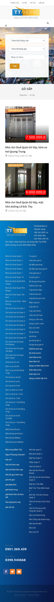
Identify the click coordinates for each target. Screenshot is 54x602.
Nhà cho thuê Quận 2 (14, 260)
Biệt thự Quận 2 (35, 458)
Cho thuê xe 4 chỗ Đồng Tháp (15, 410)
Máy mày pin (34, 302)
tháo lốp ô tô (34, 374)
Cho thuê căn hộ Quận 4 (15, 321)
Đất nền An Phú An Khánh (37, 471)
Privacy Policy (33, 595)
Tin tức (33, 3)
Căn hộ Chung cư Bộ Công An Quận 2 (37, 509)
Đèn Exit (32, 528)
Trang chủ (14, 3)
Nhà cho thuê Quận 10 (14, 277)
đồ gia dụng (34, 332)
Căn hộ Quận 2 (35, 466)
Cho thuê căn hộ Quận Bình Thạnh (14, 356)
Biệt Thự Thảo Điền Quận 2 (39, 489)
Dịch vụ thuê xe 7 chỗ (14, 394)
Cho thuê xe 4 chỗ (12, 386)
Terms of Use (20, 595)
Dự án (24, 3)
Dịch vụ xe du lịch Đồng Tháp (14, 371)
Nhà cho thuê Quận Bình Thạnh (15, 282)
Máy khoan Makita (12, 438)
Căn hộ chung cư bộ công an (39, 502)
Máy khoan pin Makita (14, 442)
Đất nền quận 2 (35, 450)
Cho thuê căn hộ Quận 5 (15, 325)
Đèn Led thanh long (37, 515)
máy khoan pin (35, 294)
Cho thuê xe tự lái (12, 381)
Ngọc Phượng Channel (15, 455)
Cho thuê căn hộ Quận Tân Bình (14, 349)
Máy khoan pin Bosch (14, 434)
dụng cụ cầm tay (36, 319)
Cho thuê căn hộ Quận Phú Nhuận (14, 343)
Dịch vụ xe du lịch (12, 366)
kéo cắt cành (34, 328)
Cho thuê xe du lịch (13, 377)
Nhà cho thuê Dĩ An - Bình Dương (15, 302)
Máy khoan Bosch (12, 429)
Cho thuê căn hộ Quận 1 (15, 308)
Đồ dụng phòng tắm (37, 281)
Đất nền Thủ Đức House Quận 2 (38, 496)
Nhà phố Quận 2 (35, 454)
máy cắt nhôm (35, 311)
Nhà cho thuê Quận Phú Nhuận (15, 289)
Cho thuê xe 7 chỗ (12, 398)
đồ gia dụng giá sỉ (36, 345)
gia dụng (32, 336)
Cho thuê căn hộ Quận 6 (15, 329)
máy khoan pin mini (37, 298)
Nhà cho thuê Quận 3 (14, 265)
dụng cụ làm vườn (36, 324)
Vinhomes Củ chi (12, 362)
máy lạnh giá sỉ (35, 260)
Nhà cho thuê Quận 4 (14, 269)
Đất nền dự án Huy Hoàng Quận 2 (39, 478)
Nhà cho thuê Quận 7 (14, 273)
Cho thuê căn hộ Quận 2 (15, 312)
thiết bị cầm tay (35, 286)
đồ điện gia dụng (35, 265)
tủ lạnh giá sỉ (34, 277)
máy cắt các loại (35, 315)
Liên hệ (41, 3)
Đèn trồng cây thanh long (39, 519)
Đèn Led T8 (33, 532)
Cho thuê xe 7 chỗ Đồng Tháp (15, 403)
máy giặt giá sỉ (35, 273)
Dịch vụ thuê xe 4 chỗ (14, 390)
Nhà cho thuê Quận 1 (14, 256)
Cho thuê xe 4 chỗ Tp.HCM (12, 417)
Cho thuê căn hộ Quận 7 (15, 334)
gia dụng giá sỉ (35, 340)
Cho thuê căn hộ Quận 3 (15, 317)
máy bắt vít (34, 307)
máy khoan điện (35, 290)
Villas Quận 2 (34, 462)
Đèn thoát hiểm (35, 524)
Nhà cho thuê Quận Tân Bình (15, 296)
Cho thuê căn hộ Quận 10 (15, 338)
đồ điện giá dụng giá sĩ (38, 269)
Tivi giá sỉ (33, 256)
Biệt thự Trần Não (36, 484)
